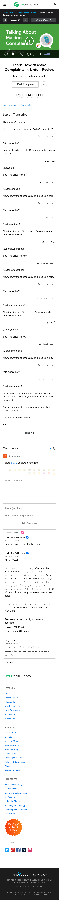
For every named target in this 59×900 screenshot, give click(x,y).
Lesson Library (8, 13)
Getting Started (12, 789)
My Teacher (10, 714)
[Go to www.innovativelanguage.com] (29, 874)
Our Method (10, 733)
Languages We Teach (15, 758)
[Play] (13, 54)
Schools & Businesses (15, 762)
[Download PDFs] (39, 95)
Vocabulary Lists (12, 706)
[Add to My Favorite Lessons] (19, 95)
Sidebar (43, 20)
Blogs (7, 766)
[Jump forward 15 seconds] (21, 54)
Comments (26, 105)
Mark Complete (25, 84)
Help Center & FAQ (13, 784)
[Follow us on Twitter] (7, 849)
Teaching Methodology (15, 805)
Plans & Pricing (11, 749)
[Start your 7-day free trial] (13, 827)
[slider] (47, 54)
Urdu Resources (12, 710)
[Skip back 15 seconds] (6, 54)
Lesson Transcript (9, 105)
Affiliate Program (12, 770)
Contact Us (10, 814)
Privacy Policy (22, 887)
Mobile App (10, 718)
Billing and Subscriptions (16, 793)
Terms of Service (35, 895)
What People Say (12, 745)
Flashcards (10, 702)
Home (7, 693)
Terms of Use (36, 887)
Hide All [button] (29, 433)
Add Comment (29, 523)
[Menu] (4, 4)
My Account (10, 797)
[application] (29, 41)
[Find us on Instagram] (30, 849)
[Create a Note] (29, 95)
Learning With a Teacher (16, 809)
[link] (5, 20)
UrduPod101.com (37, 882)
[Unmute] (41, 54)
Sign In (14, 463)
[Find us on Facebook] (18, 849)
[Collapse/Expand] (29, 448)
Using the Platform (13, 801)
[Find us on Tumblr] (24, 849)
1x (31, 54)
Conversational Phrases (27, 13)
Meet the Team (11, 741)
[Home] (27, 6)
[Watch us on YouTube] (13, 849)
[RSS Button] (5, 456)
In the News (10, 753)
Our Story (9, 737)
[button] (54, 4)
